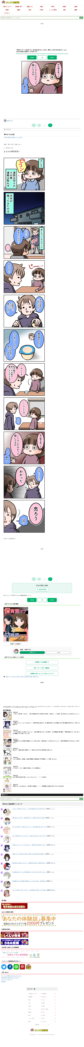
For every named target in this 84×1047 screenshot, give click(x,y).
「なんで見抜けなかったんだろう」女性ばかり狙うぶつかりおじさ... (29, 836)
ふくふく (52, 808)
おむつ (29, 1009)
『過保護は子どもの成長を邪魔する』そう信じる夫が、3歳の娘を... (28, 881)
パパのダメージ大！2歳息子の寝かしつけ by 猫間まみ (27, 768)
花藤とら (53, 890)
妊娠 (41, 6)
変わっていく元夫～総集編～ (42, 668)
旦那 (64, 10)
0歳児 (64, 6)
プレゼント (7, 13)
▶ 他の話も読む (42, 589)
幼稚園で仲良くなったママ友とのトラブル (42, 673)
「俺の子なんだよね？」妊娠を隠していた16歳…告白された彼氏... (28, 818)
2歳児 (7, 10)
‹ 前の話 (32, 57)
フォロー (7, 595)
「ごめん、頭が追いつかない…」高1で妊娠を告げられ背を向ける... (28, 808)
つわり (43, 999)
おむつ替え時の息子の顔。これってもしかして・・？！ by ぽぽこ (30, 777)
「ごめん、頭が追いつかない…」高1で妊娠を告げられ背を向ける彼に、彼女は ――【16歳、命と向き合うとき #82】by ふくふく (46, 714)
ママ (10, 676)
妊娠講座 (30, 996)
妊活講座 (44, 993)
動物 (76, 10)
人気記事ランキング (32, 993)
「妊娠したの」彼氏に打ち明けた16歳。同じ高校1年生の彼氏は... (28, 854)
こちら (29, 707)
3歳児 (18, 10)
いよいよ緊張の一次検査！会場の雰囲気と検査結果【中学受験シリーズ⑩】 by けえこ (35, 759)
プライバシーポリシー (7, 979)
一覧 (42, 57)
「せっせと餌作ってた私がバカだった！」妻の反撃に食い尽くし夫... (29, 827)
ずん (52, 881)
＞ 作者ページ (32, 652)
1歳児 (75, 6)
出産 (29, 1003)
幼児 (30, 10)
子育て (53, 6)
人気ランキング (7, 6)
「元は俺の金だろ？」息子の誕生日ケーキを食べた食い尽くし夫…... (28, 872)
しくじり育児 (53, 10)
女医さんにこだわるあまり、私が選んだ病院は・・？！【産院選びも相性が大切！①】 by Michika (38, 786)
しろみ (53, 827)
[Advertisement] (42, 34)
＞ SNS (58, 652)
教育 (29, 1015)
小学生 (41, 10)
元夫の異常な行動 (27, 676)
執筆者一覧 (18, 6)
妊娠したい (30, 6)
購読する (5, 795)
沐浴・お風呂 (45, 1009)
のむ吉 (53, 836)
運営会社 (3, 981)
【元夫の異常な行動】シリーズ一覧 (13, 137)
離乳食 (29, 1012)
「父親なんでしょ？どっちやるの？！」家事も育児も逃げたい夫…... (28, 845)
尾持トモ (53, 845)
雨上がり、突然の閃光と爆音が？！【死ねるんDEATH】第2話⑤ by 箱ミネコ (32, 750)
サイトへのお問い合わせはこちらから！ (11, 976)
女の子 (14, 676)
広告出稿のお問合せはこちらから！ (10, 977)
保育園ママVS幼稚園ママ (15, 644)
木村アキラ (9, 120)
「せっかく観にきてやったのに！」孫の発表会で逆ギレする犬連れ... (29, 890)
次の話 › (52, 57)
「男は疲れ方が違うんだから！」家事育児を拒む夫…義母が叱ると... (28, 863)
